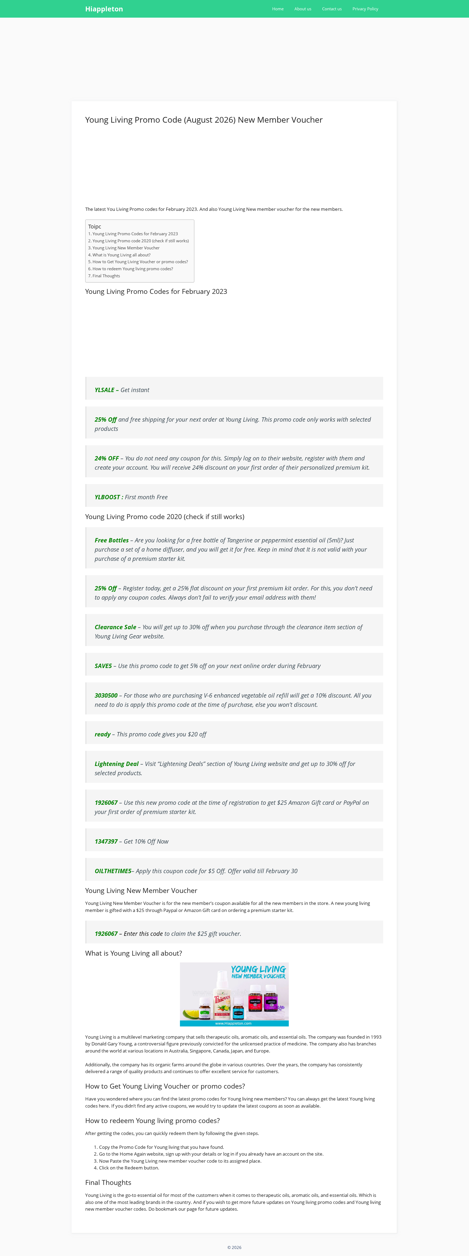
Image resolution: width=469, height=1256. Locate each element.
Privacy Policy (365, 8)
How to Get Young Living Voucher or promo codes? (140, 261)
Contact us (332, 8)
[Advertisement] (234, 61)
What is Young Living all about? (121, 254)
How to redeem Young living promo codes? (133, 268)
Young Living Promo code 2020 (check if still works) (141, 240)
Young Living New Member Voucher (126, 247)
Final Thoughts (106, 275)
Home (278, 8)
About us (302, 8)
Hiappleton (104, 8)
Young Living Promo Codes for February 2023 (135, 233)
